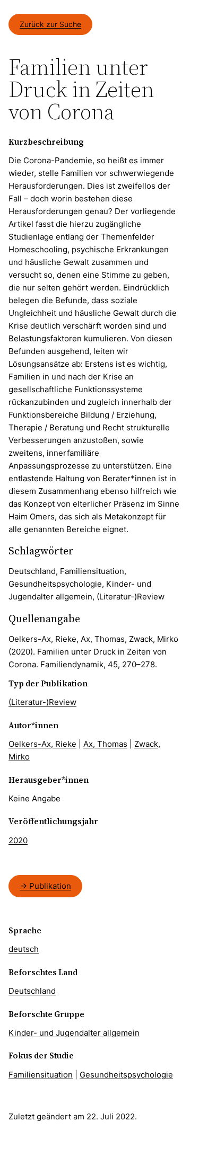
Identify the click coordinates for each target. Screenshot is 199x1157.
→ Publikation (45, 886)
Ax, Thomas (105, 744)
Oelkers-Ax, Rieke (42, 744)
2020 (18, 840)
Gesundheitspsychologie (126, 1075)
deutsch (23, 949)
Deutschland (32, 991)
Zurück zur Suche (50, 24)
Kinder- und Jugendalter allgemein (74, 1033)
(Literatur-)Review (42, 702)
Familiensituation (40, 1075)
